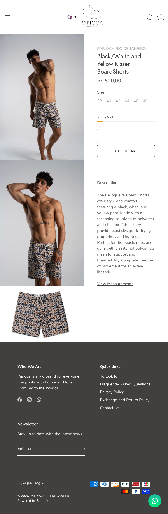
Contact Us (109, 407)
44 (126, 101)
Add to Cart (126, 151)
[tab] (109, 183)
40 (108, 101)
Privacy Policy (112, 392)
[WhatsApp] (39, 399)
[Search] (150, 18)
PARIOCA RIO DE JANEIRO (121, 48)
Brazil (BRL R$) (29, 483)
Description (107, 182)
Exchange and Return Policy (124, 400)
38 (99, 101)
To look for (109, 376)
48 (145, 101)
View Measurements (115, 283)
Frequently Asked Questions (125, 384)
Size (100, 92)
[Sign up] (83, 449)
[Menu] (7, 17)
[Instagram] (29, 399)
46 (136, 101)
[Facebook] (20, 399)
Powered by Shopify (33, 500)
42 (118, 101)
